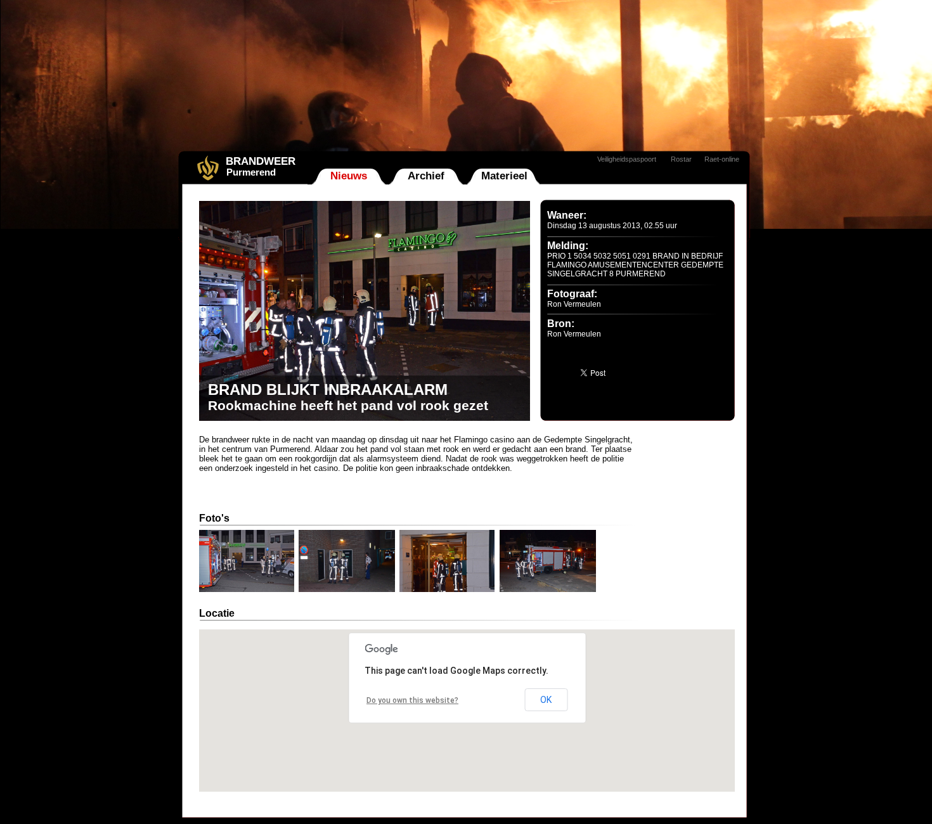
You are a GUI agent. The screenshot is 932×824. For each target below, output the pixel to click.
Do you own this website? (412, 700)
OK (546, 700)
